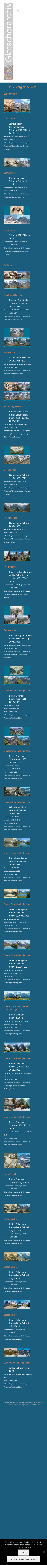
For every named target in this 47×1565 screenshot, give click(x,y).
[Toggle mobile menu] (18, 10)
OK (23, 1552)
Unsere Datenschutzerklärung (23, 1559)
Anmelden (35, 1405)
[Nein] (43, 1552)
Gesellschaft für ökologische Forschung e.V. (19, 1402)
